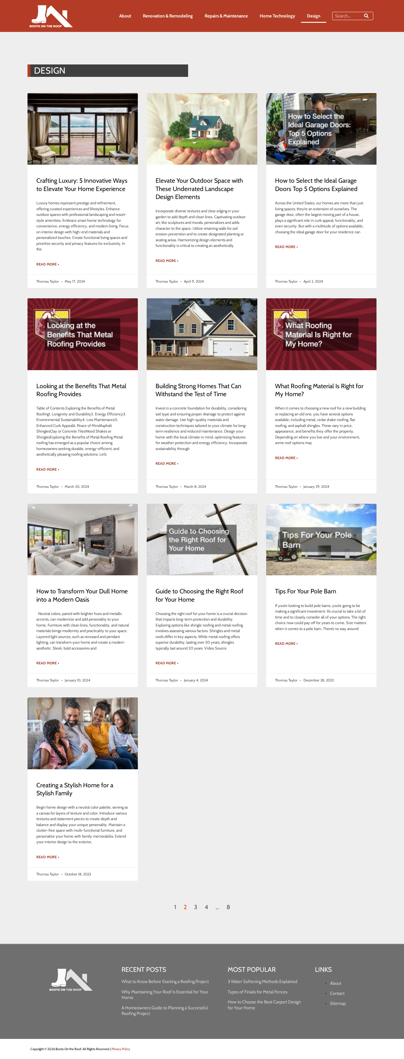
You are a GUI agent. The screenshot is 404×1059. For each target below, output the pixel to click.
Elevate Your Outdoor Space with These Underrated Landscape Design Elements (199, 188)
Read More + (47, 264)
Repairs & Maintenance (226, 16)
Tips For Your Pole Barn (305, 591)
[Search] (366, 16)
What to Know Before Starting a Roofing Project (165, 981)
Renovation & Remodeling (168, 16)
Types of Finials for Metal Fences (257, 992)
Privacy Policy (121, 1049)
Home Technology (277, 16)
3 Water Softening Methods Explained (262, 981)
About (125, 16)
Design (313, 16)
